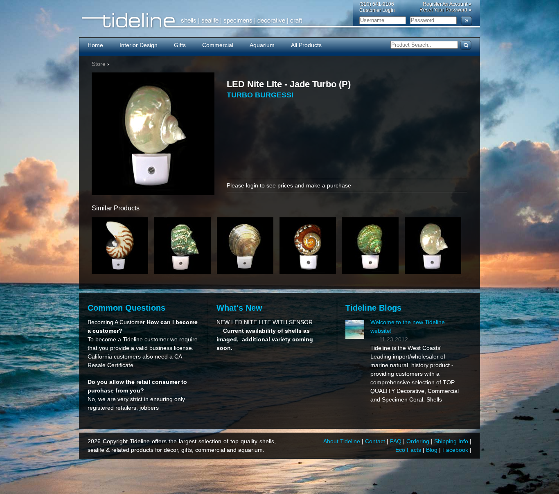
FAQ (396, 441)
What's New (239, 307)
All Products (306, 45)
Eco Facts (409, 450)
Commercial (217, 45)
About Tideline (342, 441)
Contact (376, 441)
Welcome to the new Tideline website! (407, 326)
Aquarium (262, 45)
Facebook (456, 450)
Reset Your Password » (445, 10)
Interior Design (138, 45)
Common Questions (126, 307)
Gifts (180, 45)
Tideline (279, 20)
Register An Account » (447, 4)
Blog (432, 450)
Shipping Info (452, 441)
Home (95, 45)
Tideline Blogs (373, 307)
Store (99, 64)
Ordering (418, 441)
